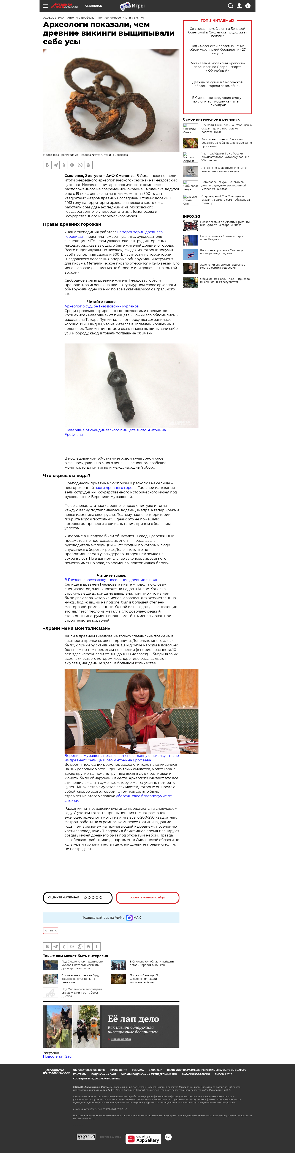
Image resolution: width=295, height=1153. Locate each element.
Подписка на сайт (103, 1074)
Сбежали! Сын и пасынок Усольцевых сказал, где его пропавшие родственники (226, 128)
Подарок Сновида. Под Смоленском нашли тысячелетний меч (145, 979)
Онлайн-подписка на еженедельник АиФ (149, 1074)
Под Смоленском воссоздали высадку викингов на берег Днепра (82, 993)
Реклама (138, 1070)
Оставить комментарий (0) (147, 897)
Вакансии (155, 1070)
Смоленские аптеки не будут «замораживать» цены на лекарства (81, 979)
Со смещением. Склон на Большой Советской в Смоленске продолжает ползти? (217, 32)
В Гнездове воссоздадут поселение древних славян (111, 580)
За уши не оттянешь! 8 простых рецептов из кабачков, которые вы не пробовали (226, 143)
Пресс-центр (118, 1070)
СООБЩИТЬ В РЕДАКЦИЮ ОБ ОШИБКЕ (96, 1078)
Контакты (79, 1074)
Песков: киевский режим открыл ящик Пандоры (222, 238)
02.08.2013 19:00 (53, 17)
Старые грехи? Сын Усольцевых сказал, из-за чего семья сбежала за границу (225, 200)
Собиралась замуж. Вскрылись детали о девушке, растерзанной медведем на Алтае (223, 185)
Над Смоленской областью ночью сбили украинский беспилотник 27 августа (217, 49)
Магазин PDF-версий (196, 1074)
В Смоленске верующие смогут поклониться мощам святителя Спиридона (217, 101)
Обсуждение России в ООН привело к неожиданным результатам (225, 280)
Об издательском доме (89, 1070)
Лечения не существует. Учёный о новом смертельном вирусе (224, 169)
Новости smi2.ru (57, 1056)
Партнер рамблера (110, 1137)
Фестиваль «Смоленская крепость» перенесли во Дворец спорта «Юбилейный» (217, 66)
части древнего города (115, 488)
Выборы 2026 (223, 1074)
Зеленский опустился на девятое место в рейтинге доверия (222, 266)
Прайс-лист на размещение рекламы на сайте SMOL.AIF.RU (206, 1070)
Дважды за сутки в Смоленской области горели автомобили (217, 84)
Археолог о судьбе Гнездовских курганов (102, 306)
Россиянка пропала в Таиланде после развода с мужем (221, 252)
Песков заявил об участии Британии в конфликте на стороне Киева (225, 224)
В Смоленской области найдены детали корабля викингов (152, 963)
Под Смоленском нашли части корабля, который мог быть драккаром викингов (82, 965)
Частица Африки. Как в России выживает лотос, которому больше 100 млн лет (225, 157)
